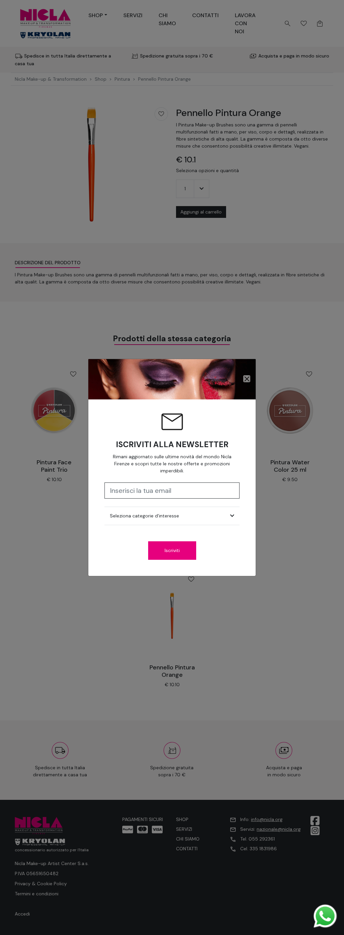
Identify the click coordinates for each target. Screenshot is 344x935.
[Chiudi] (246, 378)
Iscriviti (172, 550)
